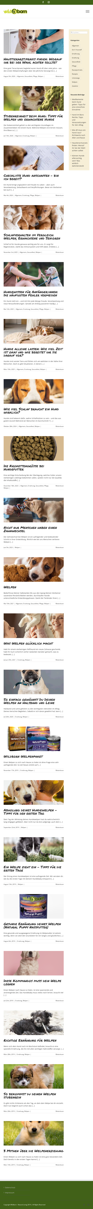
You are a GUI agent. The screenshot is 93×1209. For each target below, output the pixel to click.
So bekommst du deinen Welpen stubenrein (30, 1095)
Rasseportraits (77, 70)
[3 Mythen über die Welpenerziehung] (34, 1133)
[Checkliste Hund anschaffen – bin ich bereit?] (34, 158)
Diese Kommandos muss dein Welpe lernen (32, 982)
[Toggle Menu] (87, 11)
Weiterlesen (60, 76)
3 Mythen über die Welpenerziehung (33, 1150)
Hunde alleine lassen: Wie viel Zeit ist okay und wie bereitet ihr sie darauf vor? (33, 352)
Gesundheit (28, 76)
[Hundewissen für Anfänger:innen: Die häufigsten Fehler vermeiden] (34, 274)
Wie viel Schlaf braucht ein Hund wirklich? (31, 411)
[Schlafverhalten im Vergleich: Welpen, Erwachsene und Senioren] (34, 217)
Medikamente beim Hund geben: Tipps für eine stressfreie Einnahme (78, 104)
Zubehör (75, 86)
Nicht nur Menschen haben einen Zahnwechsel (30, 529)
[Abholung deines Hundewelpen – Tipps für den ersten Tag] (34, 792)
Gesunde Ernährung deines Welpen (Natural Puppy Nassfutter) (32, 925)
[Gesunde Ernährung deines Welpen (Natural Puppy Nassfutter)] (34, 906)
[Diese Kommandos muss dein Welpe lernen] (34, 963)
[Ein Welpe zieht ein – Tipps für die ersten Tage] (34, 849)
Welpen (40, 76)
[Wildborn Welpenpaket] (34, 739)
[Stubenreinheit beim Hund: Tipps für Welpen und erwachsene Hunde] (34, 98)
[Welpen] (34, 569)
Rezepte (75, 74)
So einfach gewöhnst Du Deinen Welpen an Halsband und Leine (29, 701)
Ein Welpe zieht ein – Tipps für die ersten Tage (32, 868)
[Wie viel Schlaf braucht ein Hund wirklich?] (34, 391)
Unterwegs (76, 78)
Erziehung (26, 136)
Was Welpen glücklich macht (28, 643)
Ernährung (31, 486)
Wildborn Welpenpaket (23, 756)
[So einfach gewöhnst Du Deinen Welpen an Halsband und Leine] (34, 682)
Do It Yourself (77, 50)
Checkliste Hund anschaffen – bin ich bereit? (31, 177)
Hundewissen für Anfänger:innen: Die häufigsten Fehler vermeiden (31, 293)
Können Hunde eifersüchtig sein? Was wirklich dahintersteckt (78, 160)
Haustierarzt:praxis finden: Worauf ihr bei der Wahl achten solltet (33, 61)
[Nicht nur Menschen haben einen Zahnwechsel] (34, 510)
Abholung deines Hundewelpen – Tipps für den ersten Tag (30, 812)
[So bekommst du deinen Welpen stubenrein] (34, 1076)
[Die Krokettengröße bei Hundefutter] (34, 448)
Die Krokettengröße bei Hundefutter (24, 467)
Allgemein (20, 76)
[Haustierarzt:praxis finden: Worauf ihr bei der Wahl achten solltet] (34, 41)
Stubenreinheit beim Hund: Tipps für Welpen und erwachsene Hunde (33, 118)
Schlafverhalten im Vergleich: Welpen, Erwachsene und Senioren (32, 236)
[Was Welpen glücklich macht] (34, 625)
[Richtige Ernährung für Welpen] (34, 1022)
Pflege (35, 76)
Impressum (9, 1192)
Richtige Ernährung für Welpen (30, 1040)
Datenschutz (10, 1187)
